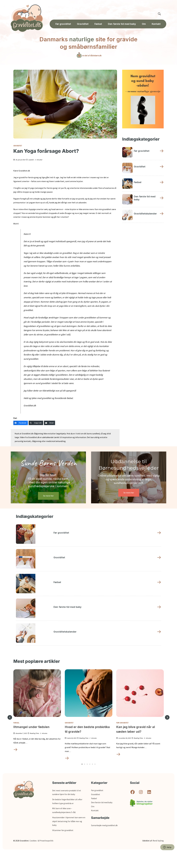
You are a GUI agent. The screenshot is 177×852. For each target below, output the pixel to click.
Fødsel (16, 723)
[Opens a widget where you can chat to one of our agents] (167, 847)
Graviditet (17, 145)
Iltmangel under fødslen (31, 727)
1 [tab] (82, 764)
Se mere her (48, 495)
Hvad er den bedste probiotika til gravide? (87, 729)
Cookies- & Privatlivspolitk (41, 840)
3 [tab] (87, 764)
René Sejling (158, 840)
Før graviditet (122, 723)
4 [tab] (89, 764)
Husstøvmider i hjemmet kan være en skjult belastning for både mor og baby (68, 821)
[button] (10, 717)
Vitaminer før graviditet (62, 830)
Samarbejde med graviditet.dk (104, 825)
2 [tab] (84, 764)
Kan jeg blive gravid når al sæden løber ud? (135, 729)
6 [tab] (95, 764)
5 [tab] (92, 764)
